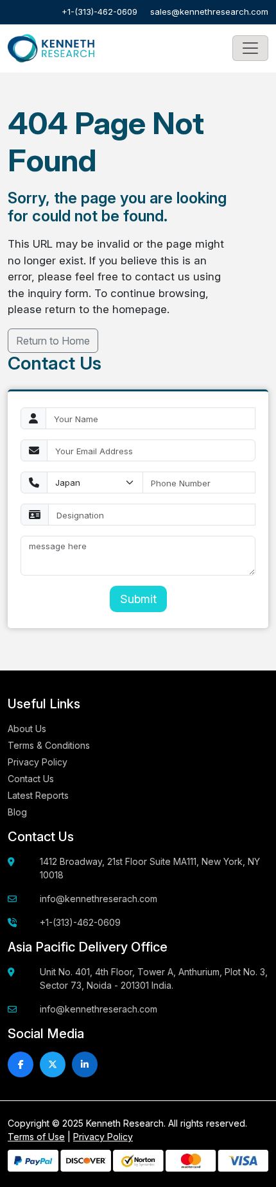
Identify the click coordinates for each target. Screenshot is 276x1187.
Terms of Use (36, 1136)
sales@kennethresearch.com (209, 11)
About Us (27, 728)
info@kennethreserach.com (98, 898)
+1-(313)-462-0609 (99, 11)
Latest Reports (38, 795)
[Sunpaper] (51, 49)
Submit (138, 599)
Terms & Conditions (49, 745)
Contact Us (31, 778)
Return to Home (53, 340)
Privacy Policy (37, 761)
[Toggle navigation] (250, 48)
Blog (17, 812)
